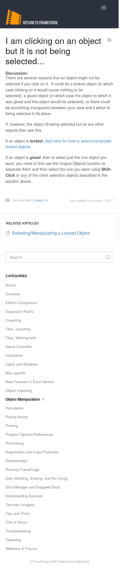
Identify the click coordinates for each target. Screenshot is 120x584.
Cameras (13, 293)
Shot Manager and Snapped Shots (33, 487)
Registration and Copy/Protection (32, 451)
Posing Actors (17, 416)
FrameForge (41, 561)
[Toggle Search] (107, 257)
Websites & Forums (21, 548)
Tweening (13, 539)
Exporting (13, 320)
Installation (14, 355)
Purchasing (14, 443)
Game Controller (19, 346)
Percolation (14, 408)
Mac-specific (16, 372)
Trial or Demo (16, 522)
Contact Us (40, 200)
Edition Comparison (21, 302)
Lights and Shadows (22, 364)
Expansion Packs (20, 311)
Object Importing (19, 390)
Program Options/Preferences (29, 434)
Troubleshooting (18, 531)
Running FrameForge (22, 469)
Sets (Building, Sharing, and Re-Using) (37, 478)
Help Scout (82, 561)
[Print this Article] (109, 41)
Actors (11, 285)
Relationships (16, 460)
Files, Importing (18, 329)
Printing (12, 425)
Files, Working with (21, 337)
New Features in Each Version (30, 381)
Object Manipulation (23, 399)
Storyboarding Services (24, 495)
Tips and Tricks (18, 513)
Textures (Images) (20, 504)
